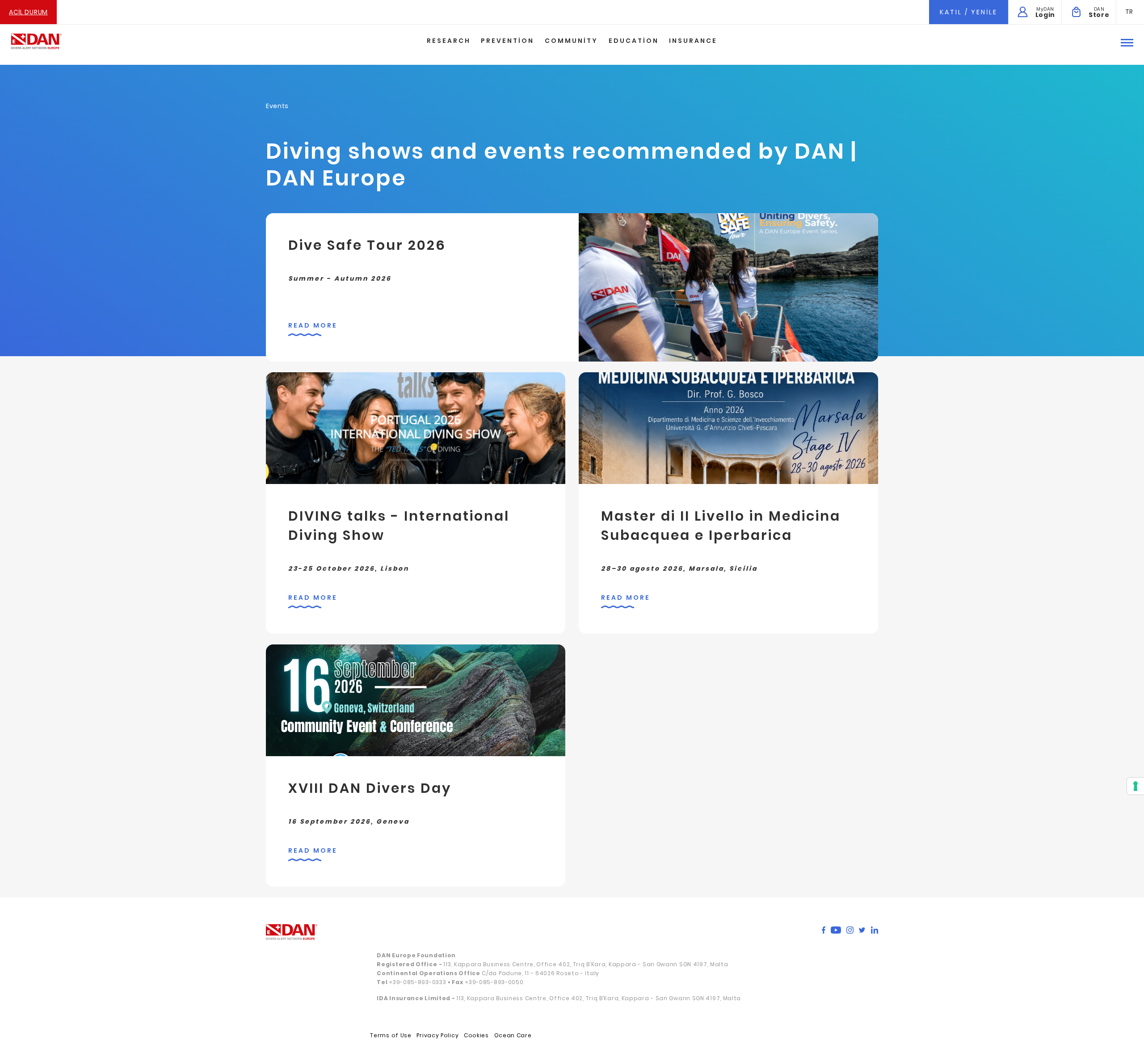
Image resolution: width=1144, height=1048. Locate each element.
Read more (312, 325)
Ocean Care (513, 1035)
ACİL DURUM (28, 12)
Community (571, 40)
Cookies (476, 1035)
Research (449, 40)
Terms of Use (390, 1035)
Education (634, 40)
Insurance (693, 40)
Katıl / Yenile (968, 12)
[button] (1129, 11)
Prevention (507, 40)
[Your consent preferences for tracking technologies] (1135, 786)
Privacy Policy (437, 1035)
